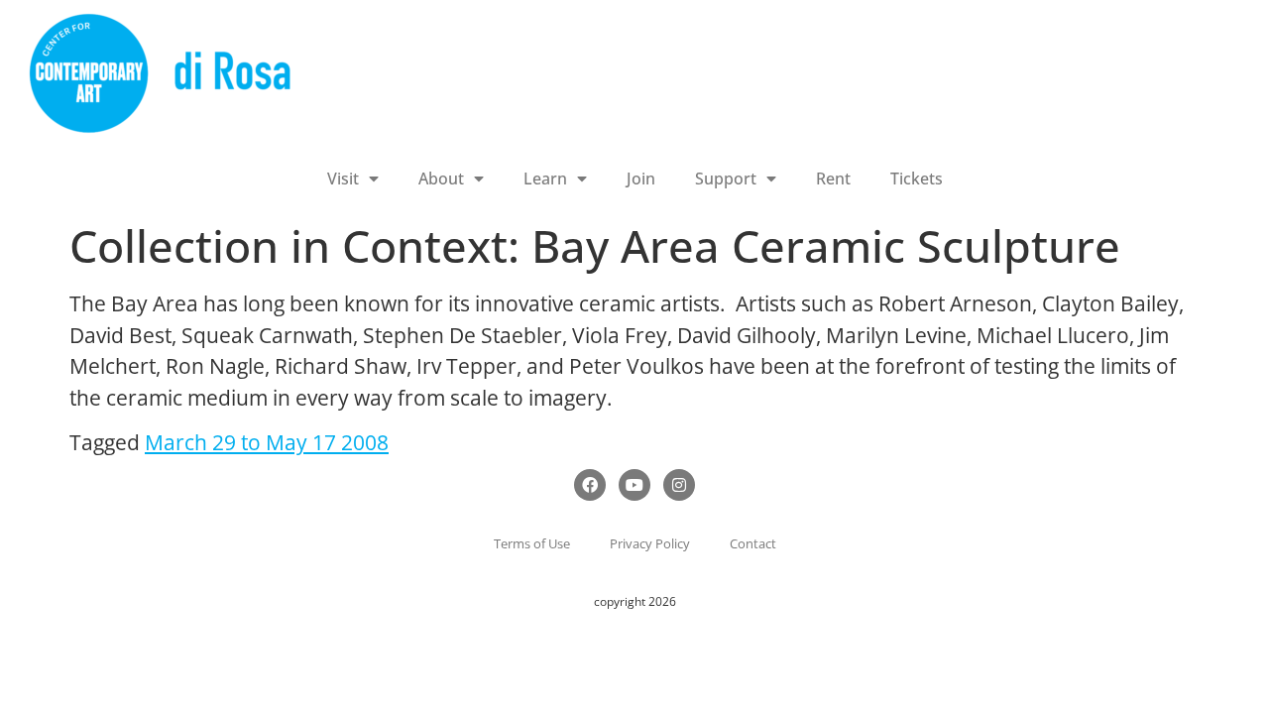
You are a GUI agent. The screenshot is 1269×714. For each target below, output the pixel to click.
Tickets (916, 178)
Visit (343, 178)
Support (725, 178)
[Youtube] (634, 485)
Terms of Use (532, 543)
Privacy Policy (650, 543)
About (441, 178)
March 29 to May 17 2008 (267, 442)
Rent (833, 178)
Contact (753, 543)
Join (641, 178)
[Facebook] (590, 485)
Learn (545, 178)
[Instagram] (679, 485)
